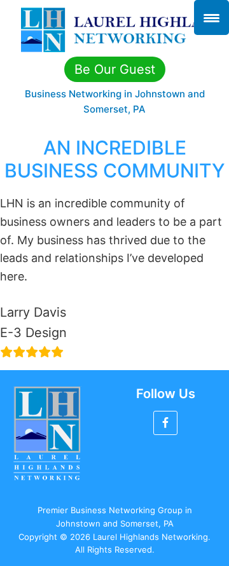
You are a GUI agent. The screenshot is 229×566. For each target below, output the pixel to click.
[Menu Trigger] (211, 17)
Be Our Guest (114, 69)
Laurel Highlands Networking (114, 30)
